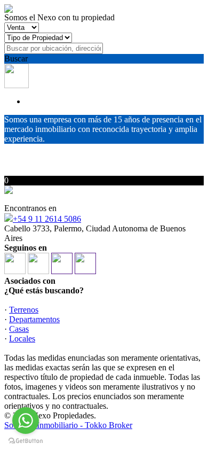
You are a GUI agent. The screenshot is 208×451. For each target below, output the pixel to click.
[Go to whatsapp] (25, 420)
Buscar (16, 58)
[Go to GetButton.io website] (26, 441)
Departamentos (34, 319)
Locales (22, 338)
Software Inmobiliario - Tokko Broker (68, 425)
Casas (19, 328)
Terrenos (23, 309)
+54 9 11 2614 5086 (47, 218)
